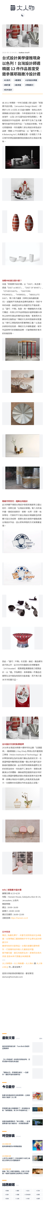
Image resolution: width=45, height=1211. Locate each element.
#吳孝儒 (18, 85)
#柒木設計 (8, 89)
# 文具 (17, 1198)
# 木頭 (27, 1198)
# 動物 (7, 1190)
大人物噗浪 (7, 963)
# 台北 (27, 1190)
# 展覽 (38, 1194)
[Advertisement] (22, 1004)
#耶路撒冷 (29, 85)
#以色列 (7, 80)
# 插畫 (17, 1194)
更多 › (41, 1038)
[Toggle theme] (22, 15)
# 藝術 (7, 1198)
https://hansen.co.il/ (19, 918)
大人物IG (30, 963)
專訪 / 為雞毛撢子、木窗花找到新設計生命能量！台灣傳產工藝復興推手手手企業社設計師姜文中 (22, 939)
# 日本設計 (28, 1194)
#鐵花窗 (7, 85)
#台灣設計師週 (31, 80)
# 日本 (38, 1190)
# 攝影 (17, 1190)
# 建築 (38, 1198)
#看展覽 (18, 80)
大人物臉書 (19, 963)
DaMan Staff (24, 52)
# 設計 (7, 1194)
